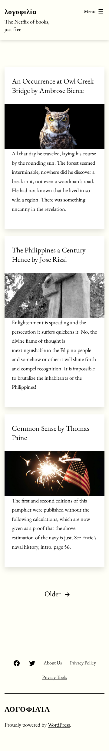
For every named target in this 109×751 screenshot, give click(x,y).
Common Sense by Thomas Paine (50, 432)
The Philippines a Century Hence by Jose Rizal (49, 254)
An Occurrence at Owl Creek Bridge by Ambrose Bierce (53, 85)
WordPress (59, 724)
